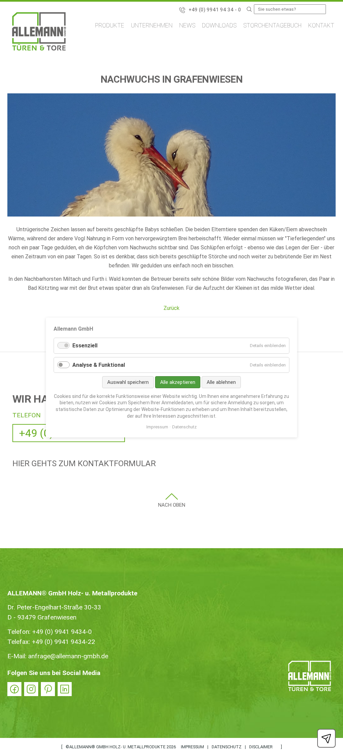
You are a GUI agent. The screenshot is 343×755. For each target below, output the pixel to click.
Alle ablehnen (221, 382)
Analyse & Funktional (98, 365)
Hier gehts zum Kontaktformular (84, 463)
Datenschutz (227, 746)
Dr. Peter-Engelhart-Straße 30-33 (54, 607)
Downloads (219, 25)
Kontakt (321, 25)
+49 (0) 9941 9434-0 (62, 632)
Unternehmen (152, 25)
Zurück (171, 308)
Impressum (192, 746)
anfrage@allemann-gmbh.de (68, 656)
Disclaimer (261, 746)
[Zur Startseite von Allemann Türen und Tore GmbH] (39, 32)
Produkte (109, 25)
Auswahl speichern (128, 382)
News (187, 25)
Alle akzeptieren (177, 382)
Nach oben (171, 505)
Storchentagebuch (272, 25)
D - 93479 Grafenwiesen (41, 617)
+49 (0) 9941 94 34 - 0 (215, 10)
